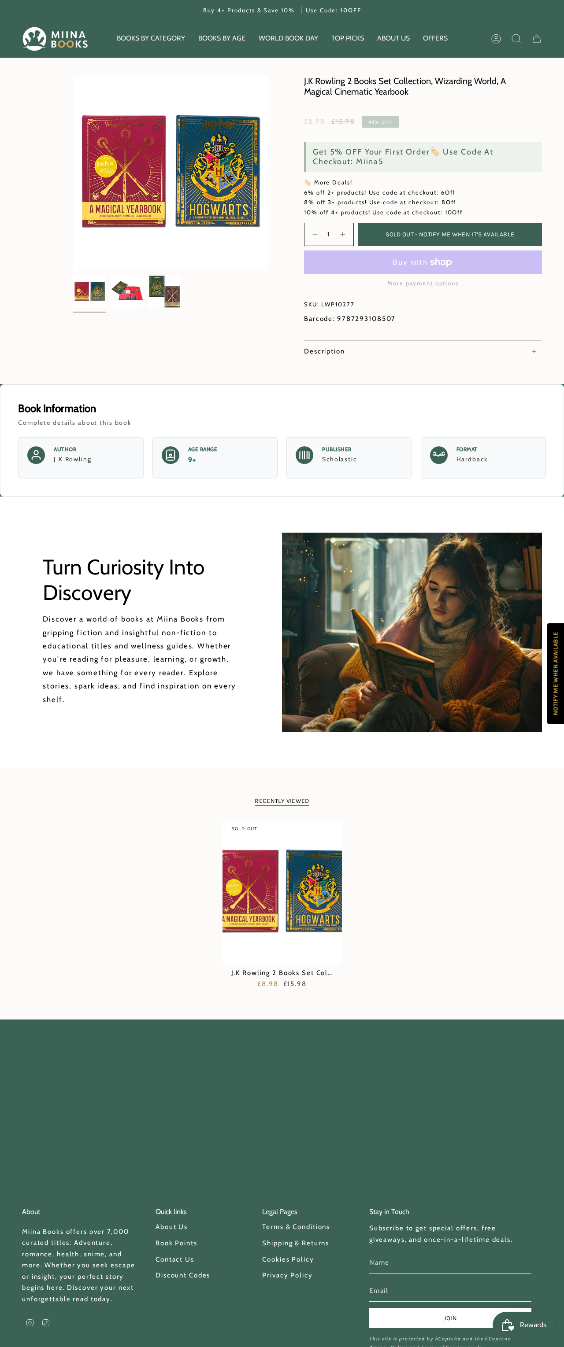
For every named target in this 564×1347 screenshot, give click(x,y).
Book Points (176, 1243)
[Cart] (537, 38)
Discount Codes (183, 1275)
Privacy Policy (287, 1275)
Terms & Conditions (296, 1227)
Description (324, 351)
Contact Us (175, 1259)
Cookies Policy (288, 1259)
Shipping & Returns (295, 1243)
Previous (73, 173)
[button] (151, 39)
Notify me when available (555, 673)
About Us (172, 1227)
